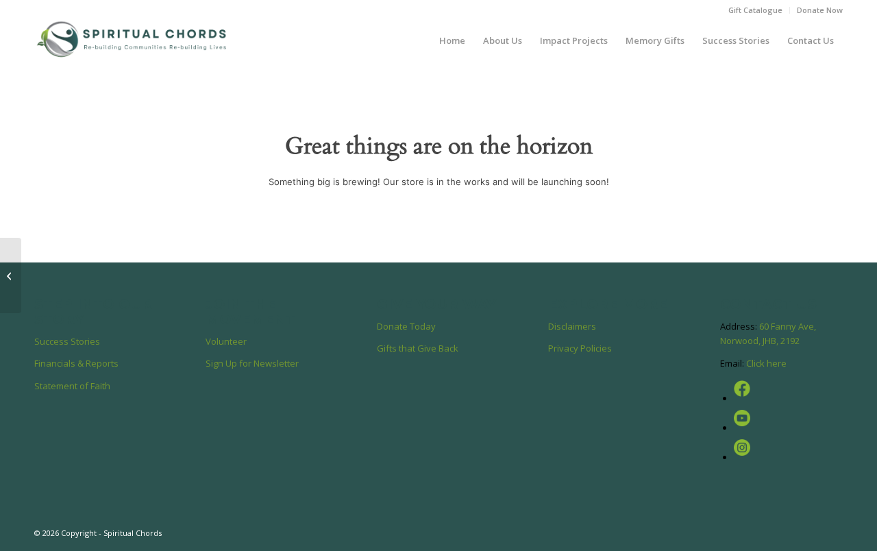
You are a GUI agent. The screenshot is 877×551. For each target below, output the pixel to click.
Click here (766, 363)
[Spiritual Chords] (132, 40)
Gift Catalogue (755, 10)
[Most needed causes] (10, 275)
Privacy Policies (580, 348)
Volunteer (226, 341)
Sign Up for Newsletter (252, 363)
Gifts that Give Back (417, 348)
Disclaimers (572, 326)
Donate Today (406, 326)
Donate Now (820, 10)
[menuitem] (755, 10)
